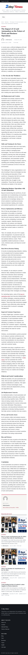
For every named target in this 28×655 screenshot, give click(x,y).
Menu (3, 17)
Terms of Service (5, 629)
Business (7, 22)
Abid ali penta (9, 39)
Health (2, 645)
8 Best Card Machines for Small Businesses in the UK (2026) (13, 569)
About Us (3, 622)
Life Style (3, 647)
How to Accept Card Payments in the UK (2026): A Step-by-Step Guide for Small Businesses (13, 537)
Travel (2, 642)
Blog (2, 636)
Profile (17, 507)
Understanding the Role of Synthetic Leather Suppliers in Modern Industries (13, 585)
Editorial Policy (4, 627)
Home (2, 22)
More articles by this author (9, 507)
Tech (2, 638)
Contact (3, 624)
